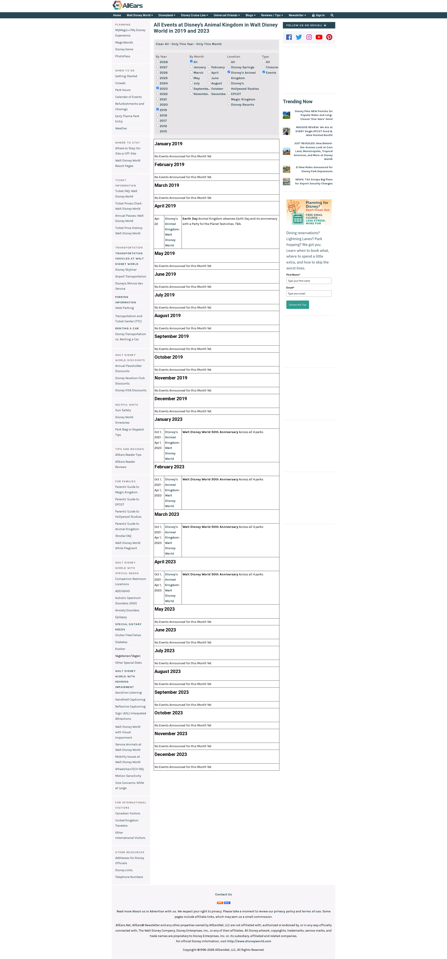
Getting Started (126, 76)
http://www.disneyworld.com (249, 941)
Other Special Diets (128, 663)
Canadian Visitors (127, 813)
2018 (163, 115)
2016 (163, 126)
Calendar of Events (128, 97)
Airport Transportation (130, 276)
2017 (163, 121)
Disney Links (124, 870)
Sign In (320, 15)
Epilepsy (121, 617)
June (215, 78)
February (218, 67)
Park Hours (123, 90)
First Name (293, 274)
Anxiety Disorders (127, 610)
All (195, 62)
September (200, 89)
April (215, 73)
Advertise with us (163, 911)
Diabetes (121, 642)
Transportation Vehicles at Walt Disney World (129, 259)
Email (290, 287)
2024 (164, 83)
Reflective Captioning (130, 706)
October (217, 89)
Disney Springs (242, 67)
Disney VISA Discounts (130, 390)
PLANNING (123, 24)
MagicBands (124, 42)
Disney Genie (124, 49)
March (198, 73)
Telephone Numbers (129, 877)
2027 (163, 67)
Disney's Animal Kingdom (243, 75)
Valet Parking (124, 308)
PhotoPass (122, 56)
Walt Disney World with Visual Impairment (127, 732)
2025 (164, 78)
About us (138, 911)
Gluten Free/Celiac (128, 635)
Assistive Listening (128, 692)
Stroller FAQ (123, 536)
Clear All (162, 44)
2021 (163, 99)
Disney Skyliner (126, 270)
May (196, 78)
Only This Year (182, 44)
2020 (164, 105)
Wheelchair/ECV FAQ (129, 769)
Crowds (120, 83)
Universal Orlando (226, 15)
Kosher (120, 649)
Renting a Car (127, 328)
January (199, 67)
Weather (121, 128)
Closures (272, 67)
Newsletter (296, 15)
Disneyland (166, 15)
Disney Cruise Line (193, 15)
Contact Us (223, 894)
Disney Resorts (242, 105)
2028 (164, 62)
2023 (164, 89)
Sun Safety (123, 410)
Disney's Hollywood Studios (245, 86)
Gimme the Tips (297, 304)
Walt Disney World (139, 15)
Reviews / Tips (271, 15)
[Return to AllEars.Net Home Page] (138, 9)
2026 (164, 73)
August (216, 83)
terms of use (311, 911)
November (200, 94)
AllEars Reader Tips (128, 455)
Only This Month (209, 44)
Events (271, 73)
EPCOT (236, 94)
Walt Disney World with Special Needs (127, 568)
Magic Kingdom (243, 99)
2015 (163, 131)
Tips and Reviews (129, 449)
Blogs (250, 15)
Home (117, 15)
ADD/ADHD (122, 591)
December (218, 94)
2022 (164, 94)
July (196, 83)
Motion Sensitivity (128, 776)
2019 (163, 110)
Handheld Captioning (130, 699)
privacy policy (284, 911)
